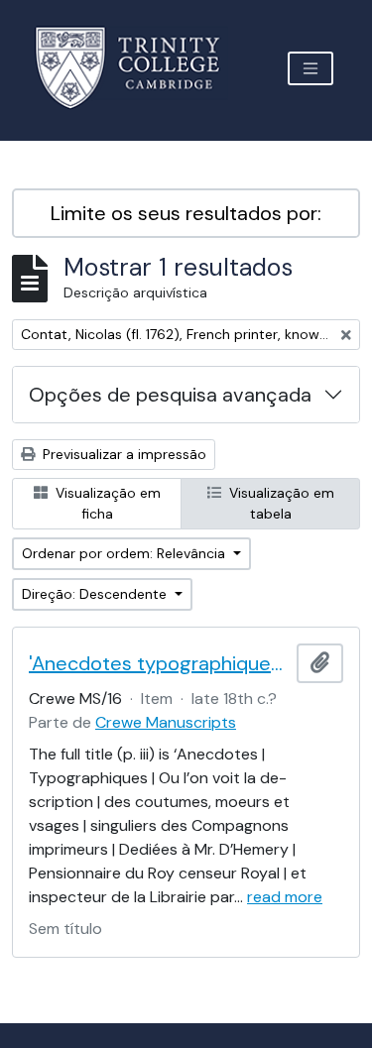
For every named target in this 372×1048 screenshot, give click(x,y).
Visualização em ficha (106, 503)
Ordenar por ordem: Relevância (125, 553)
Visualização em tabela (279, 503)
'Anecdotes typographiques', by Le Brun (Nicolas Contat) (159, 663)
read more (284, 896)
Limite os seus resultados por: (186, 213)
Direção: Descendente (96, 594)
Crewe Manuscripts (165, 722)
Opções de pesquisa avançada (170, 395)
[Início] (139, 68)
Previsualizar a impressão (122, 454)
